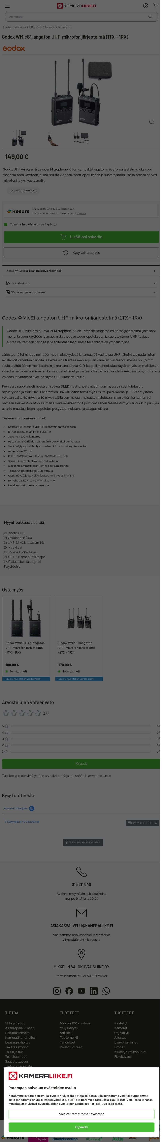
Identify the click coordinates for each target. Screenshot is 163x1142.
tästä (118, 1103)
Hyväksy (81, 1127)
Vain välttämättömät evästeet (81, 1114)
